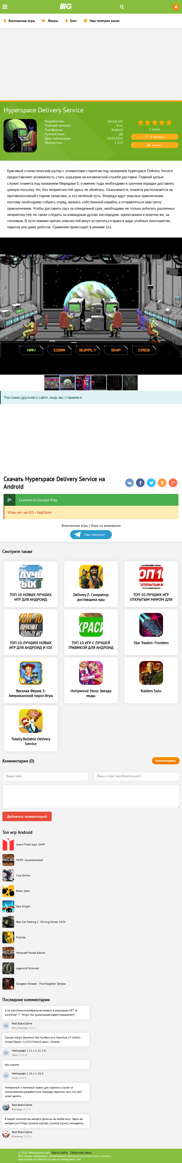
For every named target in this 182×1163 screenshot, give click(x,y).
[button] (52, 383)
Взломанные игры (22, 21)
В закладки (157, 137)
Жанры (53, 21)
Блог (73, 21)
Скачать (157, 145)
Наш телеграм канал (104, 21)
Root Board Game (22, 1023)
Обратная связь (81, 1152)
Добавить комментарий (27, 816)
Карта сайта (59, 1152)
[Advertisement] (91, 64)
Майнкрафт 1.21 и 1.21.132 (29, 1050)
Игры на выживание (106, 525)
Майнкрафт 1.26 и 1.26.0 (27, 1073)
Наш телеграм (94, 534)
